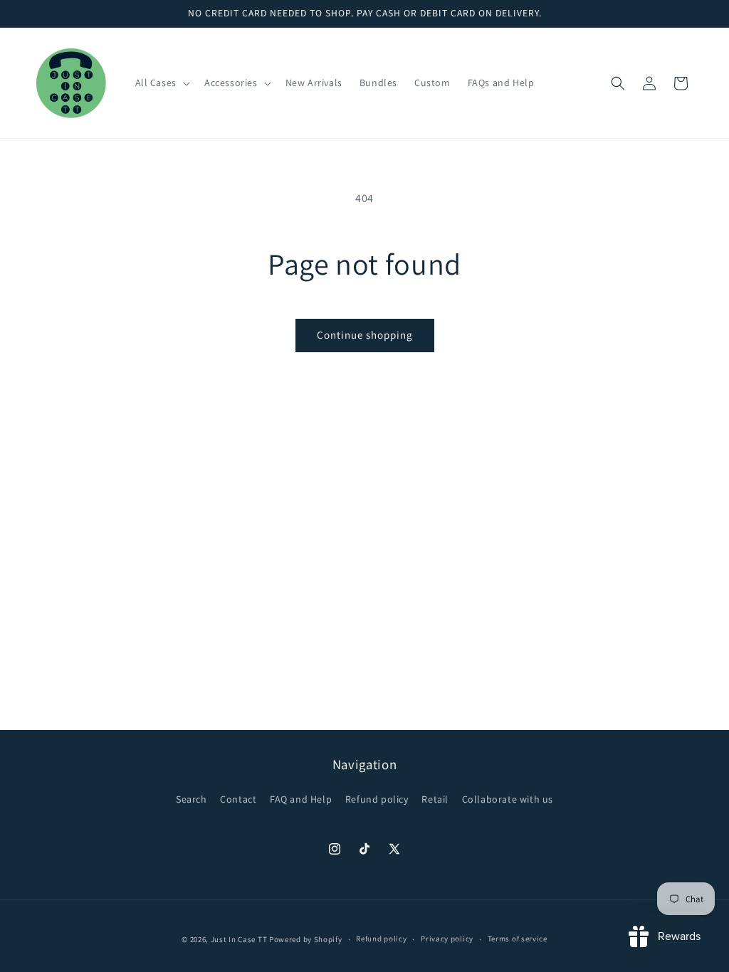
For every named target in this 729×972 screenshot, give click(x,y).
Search (191, 799)
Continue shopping (365, 335)
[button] (161, 82)
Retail (435, 799)
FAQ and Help (301, 799)
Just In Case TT (239, 939)
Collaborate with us (507, 799)
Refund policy (377, 799)
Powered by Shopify (305, 939)
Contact (238, 799)
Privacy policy (447, 939)
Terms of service (517, 939)
